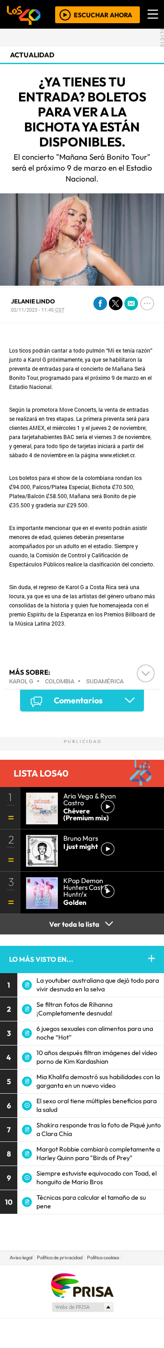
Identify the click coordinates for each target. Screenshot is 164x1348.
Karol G (21, 681)
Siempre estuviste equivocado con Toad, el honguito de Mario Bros (96, 1177)
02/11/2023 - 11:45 (37, 309)
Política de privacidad (59, 1257)
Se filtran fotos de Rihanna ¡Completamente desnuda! (74, 1008)
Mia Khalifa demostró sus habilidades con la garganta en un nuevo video (98, 1081)
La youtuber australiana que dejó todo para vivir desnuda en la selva (97, 984)
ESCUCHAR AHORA (103, 14)
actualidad (32, 54)
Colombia (59, 681)
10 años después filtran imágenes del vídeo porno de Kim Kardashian (96, 1057)
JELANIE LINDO (33, 301)
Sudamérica (104, 681)
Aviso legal (21, 1257)
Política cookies (103, 1257)
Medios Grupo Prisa (82, 1307)
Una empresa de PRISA (82, 1285)
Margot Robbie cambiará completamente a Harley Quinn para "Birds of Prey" (98, 1153)
